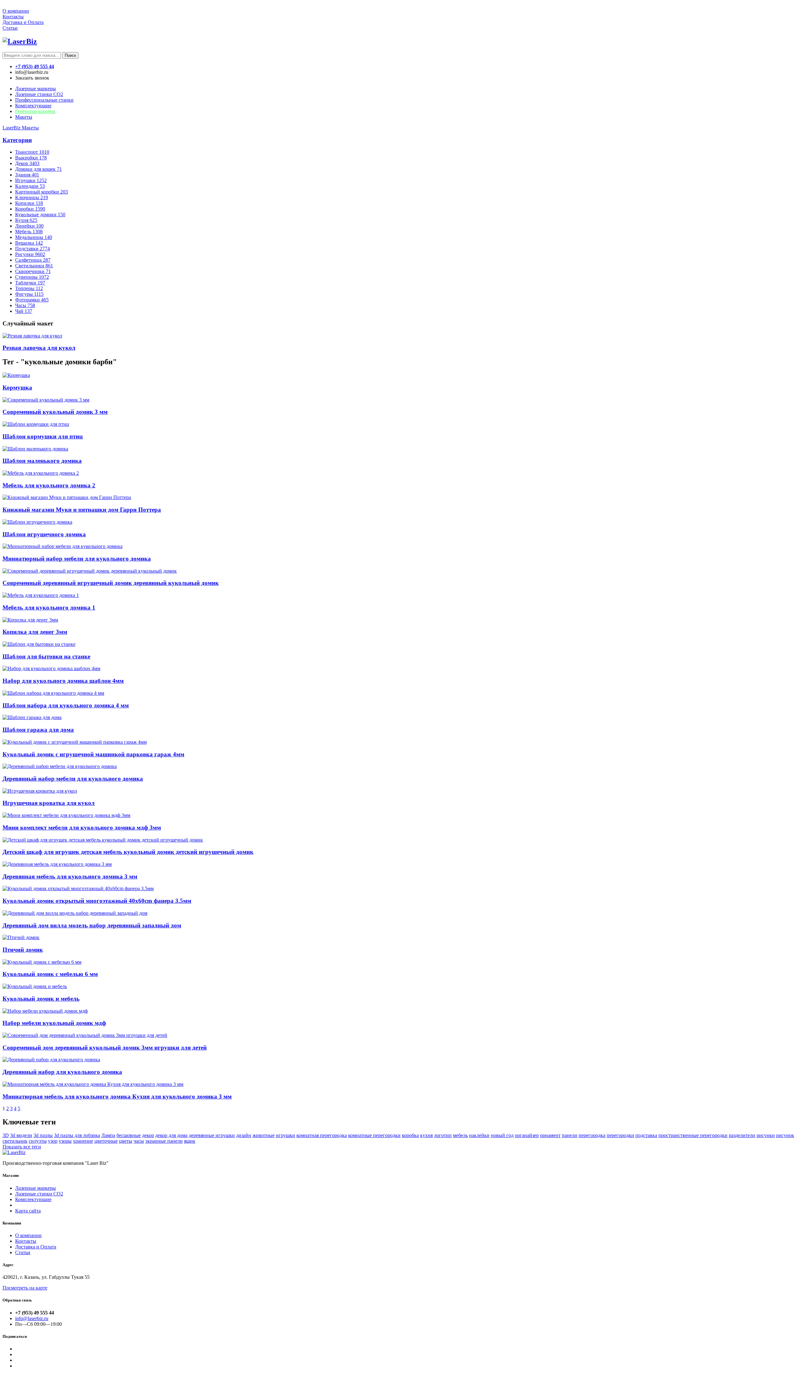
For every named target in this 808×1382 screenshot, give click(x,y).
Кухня (26, 220)
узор (52, 1141)
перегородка (592, 1135)
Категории (17, 140)
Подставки (32, 248)
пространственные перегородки (693, 1135)
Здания (27, 174)
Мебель (29, 231)
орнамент (550, 1135)
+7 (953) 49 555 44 (34, 66)
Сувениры (32, 277)
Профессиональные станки (44, 100)
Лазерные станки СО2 (39, 1193)
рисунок (785, 1135)
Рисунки (30, 254)
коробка (410, 1135)
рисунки (766, 1135)
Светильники (34, 265)
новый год (502, 1135)
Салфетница (32, 260)
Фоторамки (32, 299)
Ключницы (31, 197)
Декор (27, 163)
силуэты (38, 1141)
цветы (125, 1141)
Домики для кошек (38, 169)
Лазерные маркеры (35, 88)
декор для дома (171, 1135)
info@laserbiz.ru (31, 1318)
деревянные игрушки (212, 1135)
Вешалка (29, 243)
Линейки (29, 226)
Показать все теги (22, 1146)
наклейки (479, 1135)
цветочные (106, 1141)
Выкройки (31, 157)
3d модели (21, 1135)
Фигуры (29, 294)
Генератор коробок (35, 111)
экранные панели (164, 1141)
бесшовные (128, 1135)
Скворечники (33, 271)
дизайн (243, 1135)
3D (6, 1135)
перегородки (620, 1135)
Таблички (30, 282)
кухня (426, 1135)
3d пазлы (43, 1135)
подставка (646, 1135)
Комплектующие (33, 105)
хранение (83, 1141)
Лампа (108, 1135)
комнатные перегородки (374, 1135)
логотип (443, 1135)
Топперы (29, 288)
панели (569, 1135)
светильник (15, 1141)
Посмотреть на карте (25, 1287)
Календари (30, 186)
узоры (65, 1141)
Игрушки (31, 180)
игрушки (285, 1135)
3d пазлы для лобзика (77, 1135)
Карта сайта (28, 1210)
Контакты (13, 16)
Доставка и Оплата (23, 22)
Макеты (23, 117)
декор (148, 1135)
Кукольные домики (40, 214)
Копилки (29, 203)
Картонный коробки (41, 191)
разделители (742, 1135)
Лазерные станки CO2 (39, 94)
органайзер (527, 1135)
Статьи (10, 28)
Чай (23, 311)
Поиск (70, 55)
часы (139, 1141)
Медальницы (33, 237)
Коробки (30, 208)
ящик (189, 1141)
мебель (460, 1135)
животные (263, 1135)
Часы (25, 305)
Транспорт (32, 152)
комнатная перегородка (321, 1135)
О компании (16, 11)
